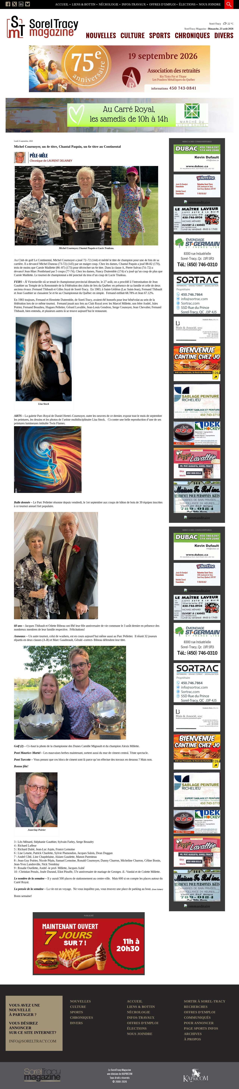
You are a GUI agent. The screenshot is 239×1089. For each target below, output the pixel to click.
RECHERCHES (195, 1007)
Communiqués (197, 1017)
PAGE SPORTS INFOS (201, 1028)
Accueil (62, 4)
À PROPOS (192, 1039)
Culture (132, 35)
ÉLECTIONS (187, 4)
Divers (223, 35)
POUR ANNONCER (199, 1023)
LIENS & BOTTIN (83, 4)
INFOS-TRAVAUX (134, 4)
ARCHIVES (193, 1034)
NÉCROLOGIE (108, 4)
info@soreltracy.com (32, 1041)
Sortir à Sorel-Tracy (204, 1001)
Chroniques (192, 35)
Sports (159, 35)
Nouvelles (101, 35)
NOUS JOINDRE (210, 4)
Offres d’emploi (162, 4)
